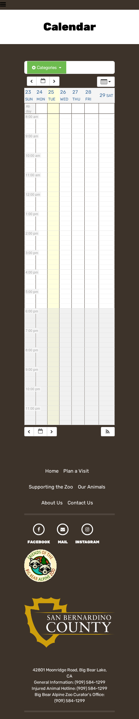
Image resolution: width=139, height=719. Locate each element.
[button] (107, 431)
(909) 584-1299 (90, 682)
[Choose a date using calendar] (43, 81)
